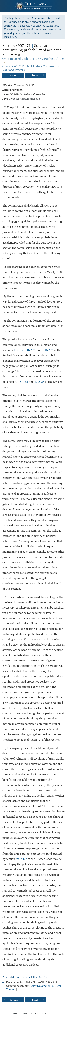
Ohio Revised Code (15, 59)
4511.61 (23, 382)
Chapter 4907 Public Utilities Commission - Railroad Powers (32, 68)
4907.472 (21, 859)
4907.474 (30, 350)
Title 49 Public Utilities (48, 59)
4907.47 (18, 350)
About (49, 1013)
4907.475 (47, 350)
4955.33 (39, 382)
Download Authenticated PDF (24, 98)
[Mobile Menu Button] (3, 6)
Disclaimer (21, 1013)
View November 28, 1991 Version (33, 987)
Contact (37, 1013)
